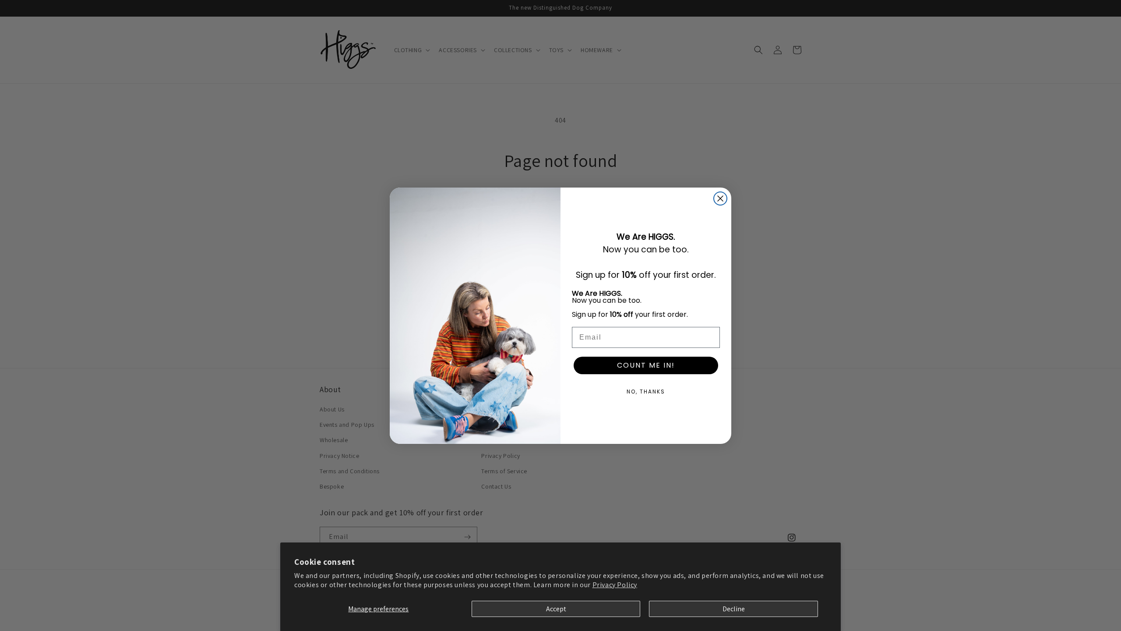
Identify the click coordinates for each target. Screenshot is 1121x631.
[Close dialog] (720, 198)
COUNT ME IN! (646, 365)
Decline (734, 608)
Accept (556, 608)
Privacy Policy (614, 584)
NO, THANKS (646, 391)
